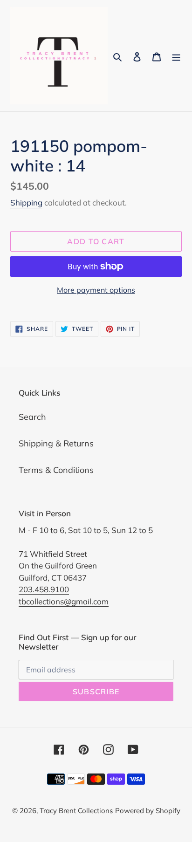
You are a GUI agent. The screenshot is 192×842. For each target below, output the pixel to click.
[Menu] (176, 56)
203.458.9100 (44, 589)
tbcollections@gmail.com (64, 601)
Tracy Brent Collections (76, 810)
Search (32, 416)
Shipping (26, 202)
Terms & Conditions (56, 470)
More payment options (96, 289)
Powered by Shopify (147, 810)
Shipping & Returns (56, 443)
